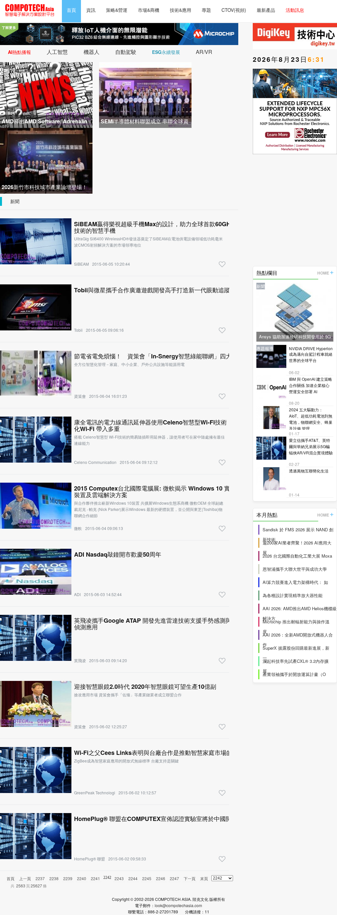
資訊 (90, 10)
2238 (54, 878)
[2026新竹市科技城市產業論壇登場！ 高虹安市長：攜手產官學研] (46, 160)
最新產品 (266, 10)
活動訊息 (295, 10)
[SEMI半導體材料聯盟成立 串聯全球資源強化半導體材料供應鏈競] (145, 94)
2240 (81, 878)
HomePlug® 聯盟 (89, 858)
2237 (40, 878)
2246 (160, 878)
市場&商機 (148, 10)
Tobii (78, 330)
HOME (323, 273)
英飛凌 (80, 660)
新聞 (14, 201)
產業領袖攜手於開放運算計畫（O (294, 674)
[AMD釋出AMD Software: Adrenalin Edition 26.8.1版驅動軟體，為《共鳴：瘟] (46, 94)
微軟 (78, 528)
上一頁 (25, 878)
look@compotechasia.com (178, 905)
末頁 (204, 878)
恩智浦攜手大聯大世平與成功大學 (295, 569)
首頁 (71, 10)
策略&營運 (116, 10)
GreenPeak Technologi (94, 792)
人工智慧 (57, 52)
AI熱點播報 (19, 52)
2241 (95, 878)
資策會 (80, 396)
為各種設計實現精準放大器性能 (293, 595)
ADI (77, 594)
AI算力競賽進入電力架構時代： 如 (295, 582)
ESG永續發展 (166, 52)
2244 (133, 878)
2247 (174, 878)
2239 (67, 878)
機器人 (91, 52)
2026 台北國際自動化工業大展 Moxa (297, 556)
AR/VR (204, 52)
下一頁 (189, 878)
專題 (206, 10)
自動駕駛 (125, 52)
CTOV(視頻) (233, 10)
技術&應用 (180, 10)
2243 (119, 878)
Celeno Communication (95, 462)
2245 (146, 878)
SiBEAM (81, 264)
